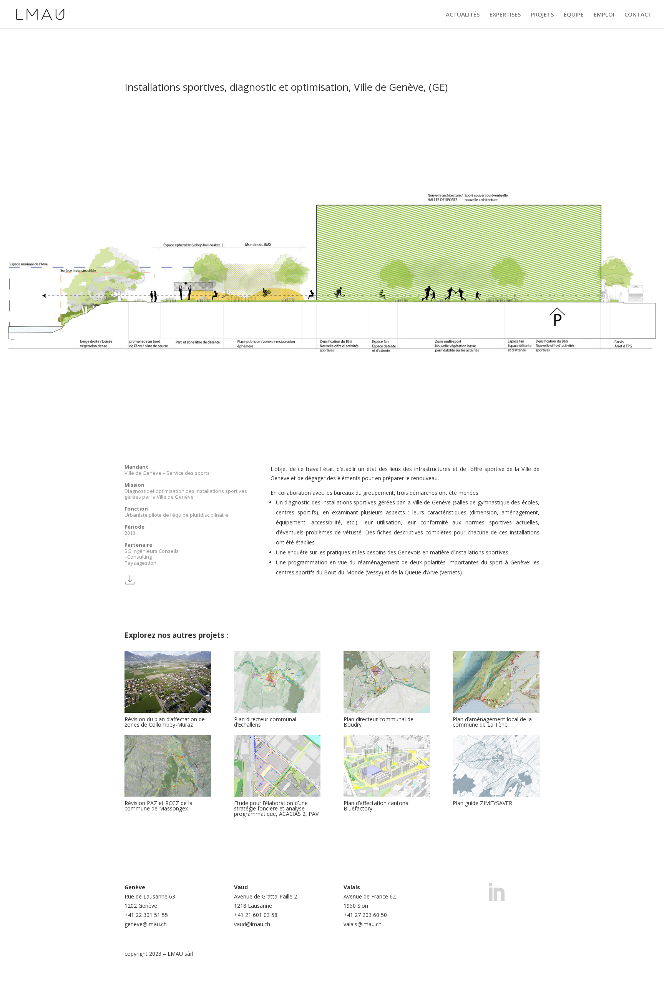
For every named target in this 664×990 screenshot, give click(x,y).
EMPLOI (604, 15)
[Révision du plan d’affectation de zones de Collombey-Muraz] (167, 682)
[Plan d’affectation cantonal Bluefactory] (387, 766)
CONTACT (638, 15)
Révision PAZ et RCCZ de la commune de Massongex (158, 805)
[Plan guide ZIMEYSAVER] (496, 766)
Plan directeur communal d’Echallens (265, 721)
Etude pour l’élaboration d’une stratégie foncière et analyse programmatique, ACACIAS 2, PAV (276, 808)
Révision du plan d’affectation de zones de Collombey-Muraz (164, 721)
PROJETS (542, 15)
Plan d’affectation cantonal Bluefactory (377, 805)
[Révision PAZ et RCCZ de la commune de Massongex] (167, 766)
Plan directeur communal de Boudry (378, 721)
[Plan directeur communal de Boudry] (387, 682)
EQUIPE (574, 15)
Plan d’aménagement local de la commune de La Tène (492, 721)
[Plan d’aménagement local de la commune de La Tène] (496, 682)
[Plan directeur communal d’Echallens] (277, 682)
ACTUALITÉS (463, 15)
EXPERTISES (505, 15)
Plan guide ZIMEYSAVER (482, 803)
